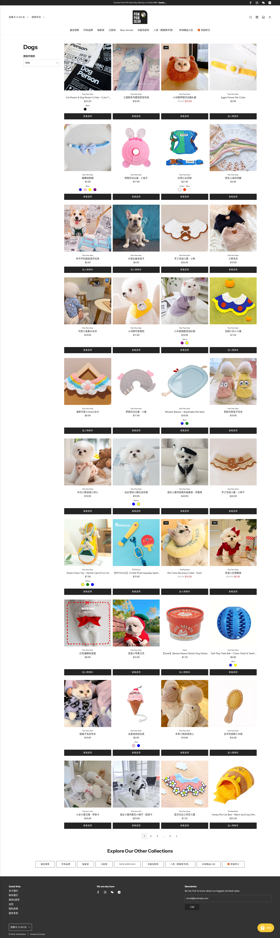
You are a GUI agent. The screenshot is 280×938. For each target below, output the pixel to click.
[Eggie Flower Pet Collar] (233, 67)
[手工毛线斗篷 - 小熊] (184, 228)
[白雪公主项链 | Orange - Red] (184, 189)
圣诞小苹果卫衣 (136, 653)
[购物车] (263, 17)
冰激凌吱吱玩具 (136, 734)
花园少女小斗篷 (233, 331)
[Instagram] (257, 2)
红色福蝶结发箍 (87, 653)
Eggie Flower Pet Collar (233, 97)
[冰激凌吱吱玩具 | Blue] (138, 745)
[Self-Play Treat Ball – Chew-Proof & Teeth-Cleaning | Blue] (230, 665)
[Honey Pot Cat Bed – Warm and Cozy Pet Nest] (233, 784)
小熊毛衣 (233, 258)
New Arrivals (127, 864)
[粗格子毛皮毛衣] (87, 703)
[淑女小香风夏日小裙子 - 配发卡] (136, 784)
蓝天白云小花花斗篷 (184, 814)
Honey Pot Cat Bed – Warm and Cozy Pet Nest (233, 814)
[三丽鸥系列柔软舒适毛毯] (136, 67)
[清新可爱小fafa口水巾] (87, 381)
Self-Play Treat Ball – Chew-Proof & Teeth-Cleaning (233, 653)
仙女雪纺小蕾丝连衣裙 (136, 492)
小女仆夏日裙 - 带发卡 (87, 814)
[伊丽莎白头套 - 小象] (136, 381)
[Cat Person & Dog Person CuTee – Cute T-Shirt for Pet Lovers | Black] (85, 109)
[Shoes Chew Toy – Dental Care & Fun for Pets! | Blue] (92, 584)
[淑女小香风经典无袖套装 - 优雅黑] (184, 462)
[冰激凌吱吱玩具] (136, 703)
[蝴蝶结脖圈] (87, 147)
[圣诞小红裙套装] (233, 542)
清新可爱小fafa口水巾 (87, 411)
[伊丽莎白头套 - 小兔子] (136, 147)
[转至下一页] (176, 836)
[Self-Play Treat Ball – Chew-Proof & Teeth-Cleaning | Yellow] (235, 665)
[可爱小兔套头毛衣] (87, 300)
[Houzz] (270, 2)
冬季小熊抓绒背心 (184, 734)
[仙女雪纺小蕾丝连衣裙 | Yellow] (138, 504)
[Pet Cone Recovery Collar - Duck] (184, 542)
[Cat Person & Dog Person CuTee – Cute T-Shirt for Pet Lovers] (87, 67)
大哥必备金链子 (136, 258)
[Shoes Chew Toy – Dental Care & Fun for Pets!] (87, 542)
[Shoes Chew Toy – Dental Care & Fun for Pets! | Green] (87, 584)
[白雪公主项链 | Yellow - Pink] (189, 189)
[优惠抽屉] (257, 17)
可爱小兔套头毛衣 (87, 331)
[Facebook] (250, 2)
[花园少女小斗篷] (233, 300)
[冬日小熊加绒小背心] (87, 462)
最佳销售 (45, 864)
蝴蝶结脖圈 (87, 178)
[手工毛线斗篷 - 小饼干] (233, 462)
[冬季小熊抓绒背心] (184, 703)
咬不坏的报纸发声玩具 (87, 258)
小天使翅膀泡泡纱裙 (184, 331)
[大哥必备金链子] (136, 228)
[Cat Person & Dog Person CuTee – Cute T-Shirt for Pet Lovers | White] (90, 109)
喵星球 (85, 864)
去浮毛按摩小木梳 (233, 734)
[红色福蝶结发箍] (87, 623)
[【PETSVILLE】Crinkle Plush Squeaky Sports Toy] (136, 542)
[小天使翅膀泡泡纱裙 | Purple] (182, 343)
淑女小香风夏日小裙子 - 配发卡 (136, 814)
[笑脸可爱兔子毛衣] (233, 381)
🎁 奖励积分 (233, 864)
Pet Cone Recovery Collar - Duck (184, 573)
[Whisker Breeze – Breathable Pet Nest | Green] (187, 423)
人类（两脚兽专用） (180, 864)
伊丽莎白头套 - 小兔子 (136, 178)
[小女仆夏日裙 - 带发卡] (87, 784)
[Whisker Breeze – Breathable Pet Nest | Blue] (182, 423)
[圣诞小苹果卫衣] (136, 623)
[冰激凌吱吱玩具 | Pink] (133, 745)
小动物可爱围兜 (136, 331)
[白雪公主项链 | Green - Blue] (179, 189)
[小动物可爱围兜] (136, 300)
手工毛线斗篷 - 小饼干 (233, 492)
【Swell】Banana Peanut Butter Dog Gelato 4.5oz (184, 653)
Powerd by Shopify (37, 934)
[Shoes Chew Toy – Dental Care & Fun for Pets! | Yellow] (82, 584)
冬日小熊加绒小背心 (87, 492)
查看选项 (87, 116)
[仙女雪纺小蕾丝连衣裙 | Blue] (133, 504)
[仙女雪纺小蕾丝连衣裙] (136, 462)
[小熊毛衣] (233, 228)
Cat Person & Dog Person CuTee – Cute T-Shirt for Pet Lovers (88, 97)
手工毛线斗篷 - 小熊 (184, 258)
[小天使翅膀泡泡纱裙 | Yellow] (187, 343)
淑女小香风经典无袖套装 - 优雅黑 (184, 492)
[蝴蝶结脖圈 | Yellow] (90, 189)
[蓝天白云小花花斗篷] (184, 784)
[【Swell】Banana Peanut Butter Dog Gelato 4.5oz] (184, 623)
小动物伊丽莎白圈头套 (184, 97)
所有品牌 (66, 864)
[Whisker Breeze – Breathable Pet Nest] (184, 381)
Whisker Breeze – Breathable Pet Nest (184, 411)
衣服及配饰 (153, 864)
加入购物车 (233, 116)
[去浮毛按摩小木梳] (233, 703)
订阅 (192, 907)
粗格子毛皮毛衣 (87, 734)
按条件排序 (29, 56)
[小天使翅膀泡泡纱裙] (184, 300)
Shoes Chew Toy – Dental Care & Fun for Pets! (87, 573)
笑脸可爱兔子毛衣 (233, 411)
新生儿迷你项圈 (233, 178)
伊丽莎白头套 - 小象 (136, 411)
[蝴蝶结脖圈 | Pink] (85, 189)
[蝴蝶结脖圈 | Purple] (94, 189)
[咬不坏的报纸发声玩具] (87, 228)
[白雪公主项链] (184, 147)
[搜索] (250, 17)
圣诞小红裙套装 (233, 573)
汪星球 (104, 864)
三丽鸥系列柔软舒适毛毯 (136, 97)
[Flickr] (263, 2)
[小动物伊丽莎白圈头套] (184, 67)
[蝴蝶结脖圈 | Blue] (80, 189)
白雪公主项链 (185, 178)
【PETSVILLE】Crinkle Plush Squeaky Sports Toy (136, 573)
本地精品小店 (208, 864)
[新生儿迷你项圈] (233, 147)
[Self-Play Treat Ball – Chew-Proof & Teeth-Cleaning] (233, 623)
